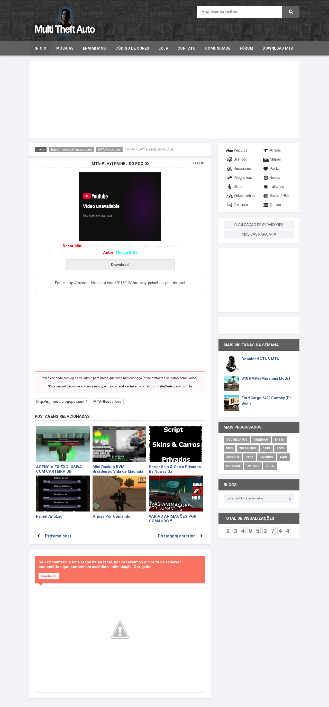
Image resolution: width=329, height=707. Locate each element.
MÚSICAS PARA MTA (259, 234)
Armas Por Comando (111, 516)
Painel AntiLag (49, 516)
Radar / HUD (280, 195)
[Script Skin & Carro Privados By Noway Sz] (176, 444)
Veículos (240, 150)
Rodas (275, 177)
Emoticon (48, 576)
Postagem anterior (176, 536)
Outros (275, 205)
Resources (242, 168)
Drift (266, 448)
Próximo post (58, 536)
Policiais (233, 466)
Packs (275, 168)
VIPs (229, 448)
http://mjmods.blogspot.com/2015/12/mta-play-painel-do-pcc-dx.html (126, 283)
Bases (279, 439)
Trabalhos (247, 448)
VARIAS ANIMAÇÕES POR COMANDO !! (172, 518)
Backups (266, 457)
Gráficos (240, 159)
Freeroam (261, 439)
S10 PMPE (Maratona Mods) (266, 378)
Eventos (252, 466)
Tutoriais (277, 186)
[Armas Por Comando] (120, 493)
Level (281, 448)
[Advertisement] (164, 99)
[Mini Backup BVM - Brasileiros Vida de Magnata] (120, 444)
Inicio (40, 149)
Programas (243, 177)
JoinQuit (232, 457)
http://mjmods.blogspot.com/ (71, 149)
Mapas (275, 159)
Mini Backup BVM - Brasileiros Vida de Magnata (118, 468)
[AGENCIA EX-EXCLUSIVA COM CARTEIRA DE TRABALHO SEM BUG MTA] (63, 444)
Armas (275, 150)
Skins (238, 186)
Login (270, 466)
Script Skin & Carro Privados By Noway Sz (175, 468)
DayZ (249, 457)
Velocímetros (244, 195)
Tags (283, 457)
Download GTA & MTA (260, 359)
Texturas (241, 205)
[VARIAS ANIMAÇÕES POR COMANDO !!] (176, 493)
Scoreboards (236, 439)
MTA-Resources (109, 149)
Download (120, 265)
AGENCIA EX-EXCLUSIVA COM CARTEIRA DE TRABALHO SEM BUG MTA (60, 468)
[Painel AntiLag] (63, 493)
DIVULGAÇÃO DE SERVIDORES (259, 225)
